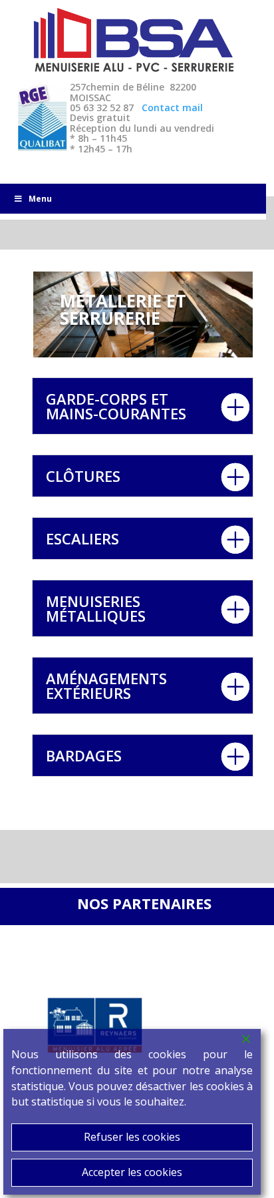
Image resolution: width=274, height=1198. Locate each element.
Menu (40, 198)
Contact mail (172, 107)
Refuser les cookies (132, 1136)
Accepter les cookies (132, 1172)
